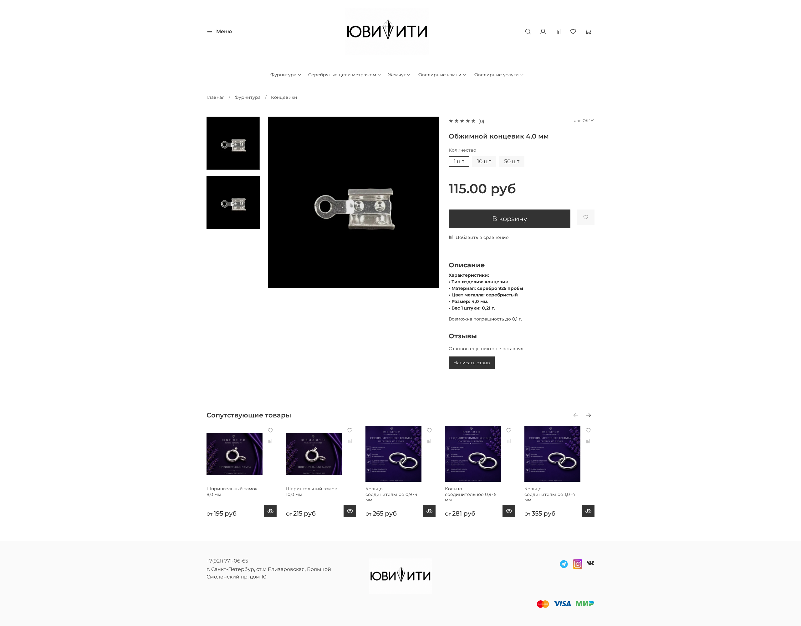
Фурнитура (283, 75)
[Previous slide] (278, 202)
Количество (462, 150)
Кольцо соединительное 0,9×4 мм (391, 494)
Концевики (284, 97)
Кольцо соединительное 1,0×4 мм (549, 494)
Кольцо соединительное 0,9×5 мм (471, 494)
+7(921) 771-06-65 (227, 561)
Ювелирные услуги (496, 75)
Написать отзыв (471, 363)
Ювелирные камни (439, 75)
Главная (215, 97)
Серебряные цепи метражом (342, 75)
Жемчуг (397, 75)
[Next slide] (428, 202)
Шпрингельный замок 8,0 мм (232, 491)
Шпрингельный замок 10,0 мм (311, 491)
